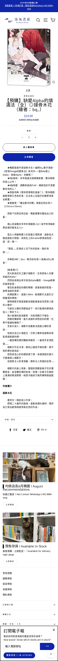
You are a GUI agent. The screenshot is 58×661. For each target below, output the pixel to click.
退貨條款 (7, 584)
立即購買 (29, 157)
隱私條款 (7, 594)
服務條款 (7, 578)
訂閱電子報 (8, 605)
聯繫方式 (7, 614)
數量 (29, 131)
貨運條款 (7, 589)
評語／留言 (10, 420)
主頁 (28, 90)
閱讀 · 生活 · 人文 (12, 624)
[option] (29, 6)
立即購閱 (10, 505)
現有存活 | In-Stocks (19, 655)
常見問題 (7, 573)
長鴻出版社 (29, 96)
